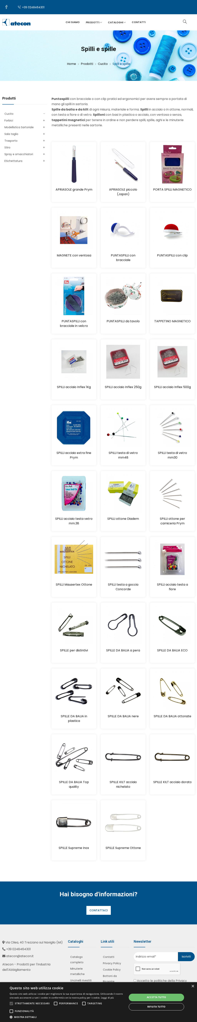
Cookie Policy (112, 970)
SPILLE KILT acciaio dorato (172, 782)
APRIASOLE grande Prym (74, 189)
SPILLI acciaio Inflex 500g (172, 387)
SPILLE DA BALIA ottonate (172, 716)
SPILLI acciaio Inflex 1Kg (74, 387)
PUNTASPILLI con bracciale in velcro (74, 323)
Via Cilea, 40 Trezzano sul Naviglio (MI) (34, 942)
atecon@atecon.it (20, 956)
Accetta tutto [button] (156, 997)
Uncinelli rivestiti (81, 980)
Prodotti (93, 22)
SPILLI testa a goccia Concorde (123, 586)
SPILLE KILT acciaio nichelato (123, 784)
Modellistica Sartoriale (19, 127)
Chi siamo (73, 22)
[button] (67, 1017)
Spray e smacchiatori (18, 154)
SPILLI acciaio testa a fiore (172, 586)
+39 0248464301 (32, 7)
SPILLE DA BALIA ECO (172, 650)
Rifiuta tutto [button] (156, 1006)
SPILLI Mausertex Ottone (74, 584)
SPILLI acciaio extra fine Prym (74, 455)
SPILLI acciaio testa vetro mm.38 (74, 521)
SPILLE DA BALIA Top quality (74, 784)
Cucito (8, 114)
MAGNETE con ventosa (74, 255)
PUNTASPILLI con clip (172, 255)
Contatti (139, 22)
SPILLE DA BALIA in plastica (74, 718)
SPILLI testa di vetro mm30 (172, 455)
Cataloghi (116, 22)
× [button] (192, 986)
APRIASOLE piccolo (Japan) (123, 191)
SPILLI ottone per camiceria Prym (172, 521)
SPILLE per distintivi (74, 650)
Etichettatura (13, 161)
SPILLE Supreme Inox (74, 848)
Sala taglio (11, 134)
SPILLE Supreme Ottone (123, 848)
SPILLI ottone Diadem (123, 518)
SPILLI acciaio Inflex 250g (123, 387)
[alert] (98, 1002)
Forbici (8, 120)
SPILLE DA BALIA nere (123, 716)
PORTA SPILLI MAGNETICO (172, 189)
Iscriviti (186, 956)
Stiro (7, 147)
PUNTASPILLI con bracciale (123, 257)
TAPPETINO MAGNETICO (172, 321)
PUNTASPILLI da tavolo (123, 321)
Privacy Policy (112, 963)
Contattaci (98, 910)
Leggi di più (107, 997)
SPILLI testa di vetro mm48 (123, 455)
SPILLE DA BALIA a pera (123, 650)
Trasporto (11, 141)
